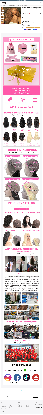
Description (16, 35)
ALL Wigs (10, 2)
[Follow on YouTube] (3, 411)
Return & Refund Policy (20, 405)
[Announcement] (21, 0)
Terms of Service (28, 404)
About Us (32, 2)
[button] (2, 8)
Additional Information (22, 35)
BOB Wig (14, 2)
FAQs (18, 404)
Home (1, 5)
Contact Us (10, 405)
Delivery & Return (24, 30)
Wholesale (10, 406)
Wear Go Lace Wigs (19, 2)
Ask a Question (28, 30)
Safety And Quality (20, 406)
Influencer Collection (26, 2)
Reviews (27, 35)
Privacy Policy (27, 405)
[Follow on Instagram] (2, 411)
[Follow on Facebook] (1, 411)
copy (40, 13)
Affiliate (10, 407)
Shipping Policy (27, 406)
